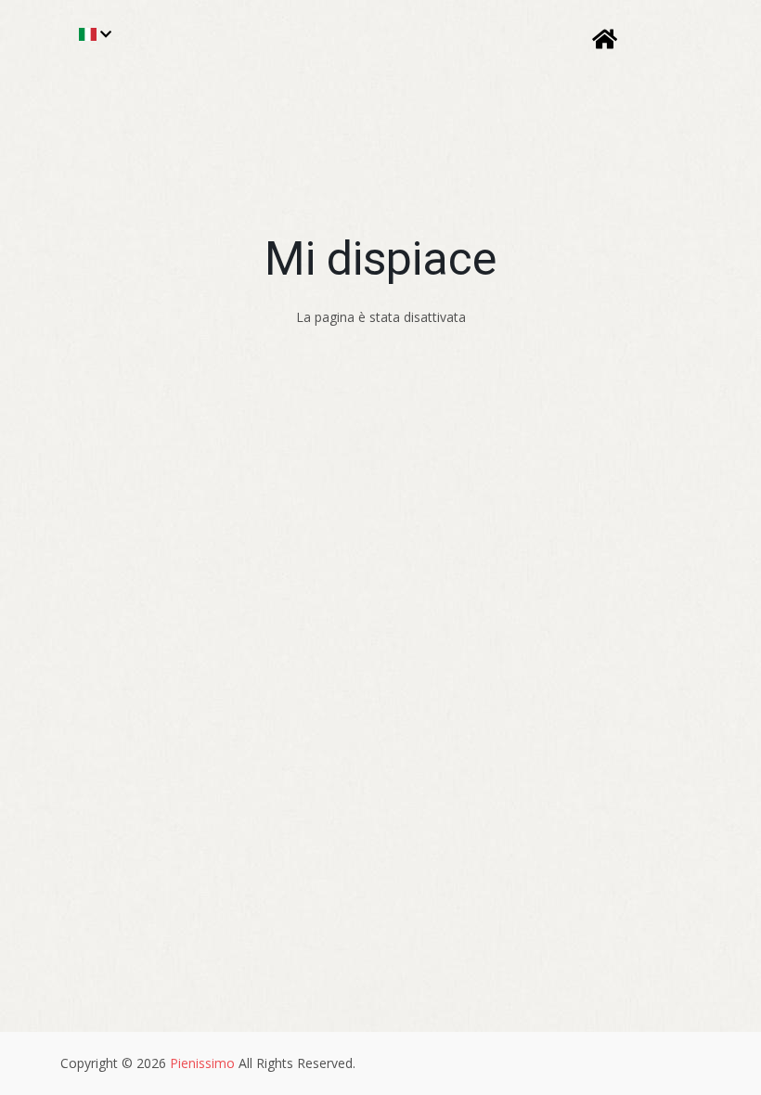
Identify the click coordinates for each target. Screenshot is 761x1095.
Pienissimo (202, 1063)
